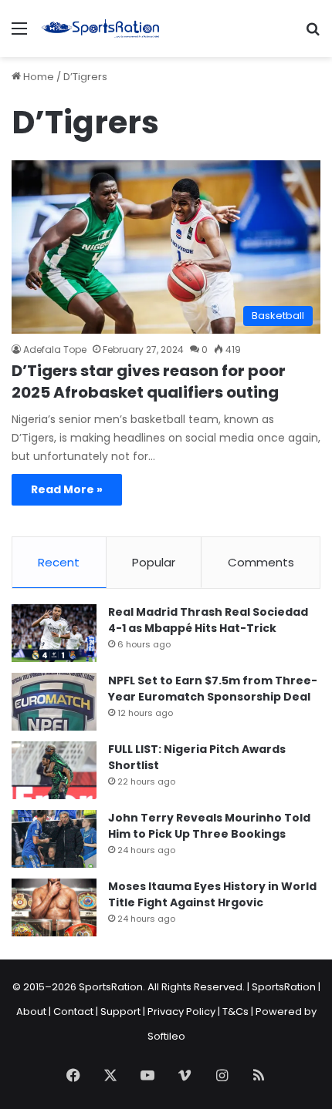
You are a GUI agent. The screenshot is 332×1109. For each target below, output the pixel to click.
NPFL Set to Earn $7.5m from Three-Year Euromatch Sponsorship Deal (212, 688)
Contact (73, 1011)
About (31, 1011)
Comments (261, 562)
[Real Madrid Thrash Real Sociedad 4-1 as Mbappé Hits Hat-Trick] (54, 633)
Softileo (166, 1036)
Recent (59, 562)
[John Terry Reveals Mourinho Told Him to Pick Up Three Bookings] (54, 839)
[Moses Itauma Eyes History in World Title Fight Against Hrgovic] (54, 907)
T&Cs (235, 1011)
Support (120, 1011)
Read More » (67, 489)
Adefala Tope (54, 349)
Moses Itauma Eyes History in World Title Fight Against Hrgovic (212, 894)
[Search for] (312, 34)
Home (37, 76)
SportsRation (284, 987)
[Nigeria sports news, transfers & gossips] (100, 28)
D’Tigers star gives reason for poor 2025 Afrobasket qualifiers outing (149, 381)
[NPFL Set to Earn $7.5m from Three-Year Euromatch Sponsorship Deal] (54, 702)
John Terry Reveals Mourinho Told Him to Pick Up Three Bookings (209, 826)
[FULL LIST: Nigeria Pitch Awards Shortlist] (54, 770)
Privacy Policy (181, 1011)
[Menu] (19, 34)
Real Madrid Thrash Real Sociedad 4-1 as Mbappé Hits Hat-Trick (208, 620)
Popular (153, 562)
